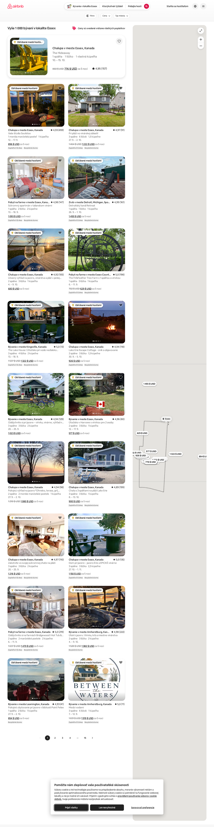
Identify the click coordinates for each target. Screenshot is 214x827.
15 (85, 737)
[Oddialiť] (201, 46)
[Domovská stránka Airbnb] (15, 6)
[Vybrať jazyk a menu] (195, 6)
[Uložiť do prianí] (119, 41)
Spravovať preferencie (142, 807)
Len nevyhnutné (107, 807)
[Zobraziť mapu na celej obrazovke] (201, 31)
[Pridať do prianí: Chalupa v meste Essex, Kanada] (60, 88)
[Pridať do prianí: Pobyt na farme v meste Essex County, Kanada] (120, 232)
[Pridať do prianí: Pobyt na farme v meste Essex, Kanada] (60, 160)
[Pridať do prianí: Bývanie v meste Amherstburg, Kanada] (120, 589)
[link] (40, 737)
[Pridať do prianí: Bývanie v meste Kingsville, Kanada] (60, 304)
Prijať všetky (71, 807)
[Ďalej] (92, 737)
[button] (70, 68)
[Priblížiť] (201, 39)
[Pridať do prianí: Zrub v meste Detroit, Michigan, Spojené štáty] (120, 160)
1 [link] (47, 737)
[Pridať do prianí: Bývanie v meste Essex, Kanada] (60, 377)
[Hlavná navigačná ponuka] (203, 6)
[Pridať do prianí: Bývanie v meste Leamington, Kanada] (60, 662)
